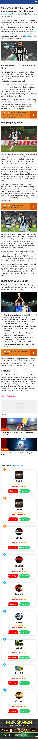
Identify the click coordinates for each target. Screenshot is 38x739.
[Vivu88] (19, 413)
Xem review (25, 491)
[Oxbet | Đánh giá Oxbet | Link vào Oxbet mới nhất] (19, 695)
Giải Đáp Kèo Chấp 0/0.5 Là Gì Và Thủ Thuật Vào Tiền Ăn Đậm (18, 454)
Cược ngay (13, 491)
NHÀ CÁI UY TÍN (17, 465)
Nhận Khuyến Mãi (17, 486)
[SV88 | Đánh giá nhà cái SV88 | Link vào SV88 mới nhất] (19, 475)
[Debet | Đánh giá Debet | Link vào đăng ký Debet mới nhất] (19, 503)
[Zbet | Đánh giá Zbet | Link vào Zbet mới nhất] (19, 643)
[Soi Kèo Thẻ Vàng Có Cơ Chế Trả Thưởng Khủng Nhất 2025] (19, 431)
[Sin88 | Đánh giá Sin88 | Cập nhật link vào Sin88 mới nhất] (19, 531)
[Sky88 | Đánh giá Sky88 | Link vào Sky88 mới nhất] (19, 616)
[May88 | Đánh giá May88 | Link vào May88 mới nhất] (19, 588)
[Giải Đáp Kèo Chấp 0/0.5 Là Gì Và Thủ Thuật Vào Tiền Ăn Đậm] (19, 451)
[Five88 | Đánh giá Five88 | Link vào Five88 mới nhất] (19, 668)
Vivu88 (3, 415)
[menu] (36, 2)
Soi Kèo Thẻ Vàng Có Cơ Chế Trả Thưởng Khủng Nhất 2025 (17, 434)
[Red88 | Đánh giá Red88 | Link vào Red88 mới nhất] (19, 559)
